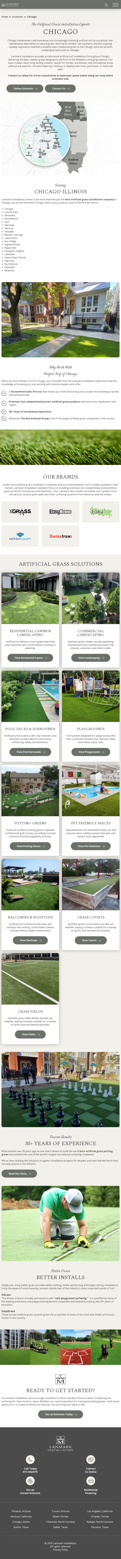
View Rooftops (28, 940)
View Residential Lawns (29, 657)
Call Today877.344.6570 (30, 1470)
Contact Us (58, 88)
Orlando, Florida (100, 1516)
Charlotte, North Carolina (60, 1521)
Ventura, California (21, 1516)
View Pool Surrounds (29, 752)
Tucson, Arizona (60, 1511)
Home (4, 16)
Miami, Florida (60, 1516)
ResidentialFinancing (91, 1491)
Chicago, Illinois (21, 1521)
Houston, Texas (100, 1527)
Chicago (32, 16)
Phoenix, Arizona (21, 1511)
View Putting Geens (28, 846)
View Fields (28, 1034)
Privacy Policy (60, 1549)
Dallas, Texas (60, 1527)
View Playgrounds (89, 752)
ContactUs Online (91, 1470)
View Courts (89, 940)
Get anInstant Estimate (30, 1491)
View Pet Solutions (89, 846)
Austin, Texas (21, 1527)
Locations (17, 16)
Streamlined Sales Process (26, 391)
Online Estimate (23, 88)
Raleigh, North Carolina (100, 1521)
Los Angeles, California (100, 1511)
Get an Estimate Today (59, 1414)
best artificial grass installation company (89, 199)
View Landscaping (89, 657)
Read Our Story (18, 1173)
